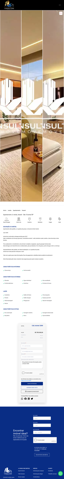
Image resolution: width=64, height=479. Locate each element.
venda (9, 210)
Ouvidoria (50, 470)
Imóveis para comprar (38, 470)
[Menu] (60, 5)
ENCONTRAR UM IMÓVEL (42, 454)
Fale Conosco (21, 473)
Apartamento (16, 210)
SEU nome (23, 343)
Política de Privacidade (26, 380)
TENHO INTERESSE (32, 383)
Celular (23, 354)
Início (4, 210)
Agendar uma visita (32, 387)
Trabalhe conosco (52, 473)
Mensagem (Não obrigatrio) (27, 359)
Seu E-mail (35, 422)
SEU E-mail (23, 348)
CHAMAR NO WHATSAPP (32, 391)
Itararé (24, 210)
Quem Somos (21, 470)
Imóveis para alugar (38, 473)
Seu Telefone (36, 429)
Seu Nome (35, 415)
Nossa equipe (21, 477)
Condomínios (36, 477)
